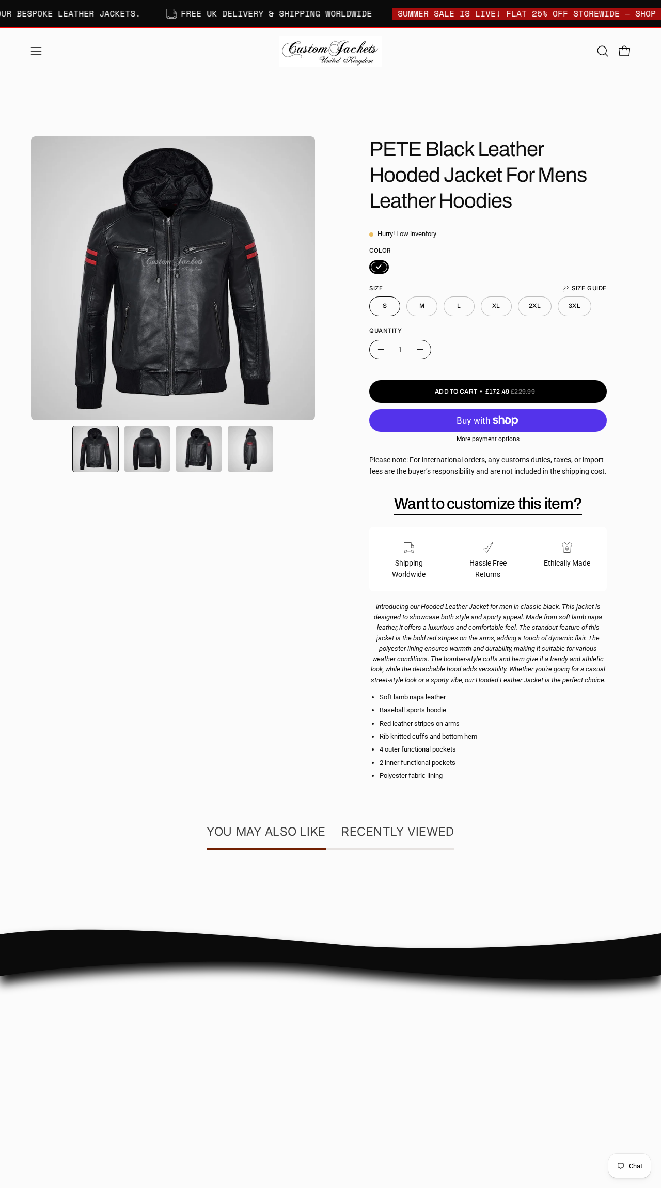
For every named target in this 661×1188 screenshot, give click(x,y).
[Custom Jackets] (330, 51)
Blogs (226, 1099)
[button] (602, 51)
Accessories (360, 1067)
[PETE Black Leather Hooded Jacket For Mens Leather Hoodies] (95, 449)
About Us (231, 992)
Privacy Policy (239, 1068)
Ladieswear (359, 1021)
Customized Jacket (371, 1052)
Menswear (357, 1006)
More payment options (488, 439)
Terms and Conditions (252, 1084)
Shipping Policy (241, 1038)
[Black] (379, 267)
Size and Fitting (241, 1022)
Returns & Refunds (247, 1053)
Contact (230, 1007)
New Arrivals (361, 1036)
